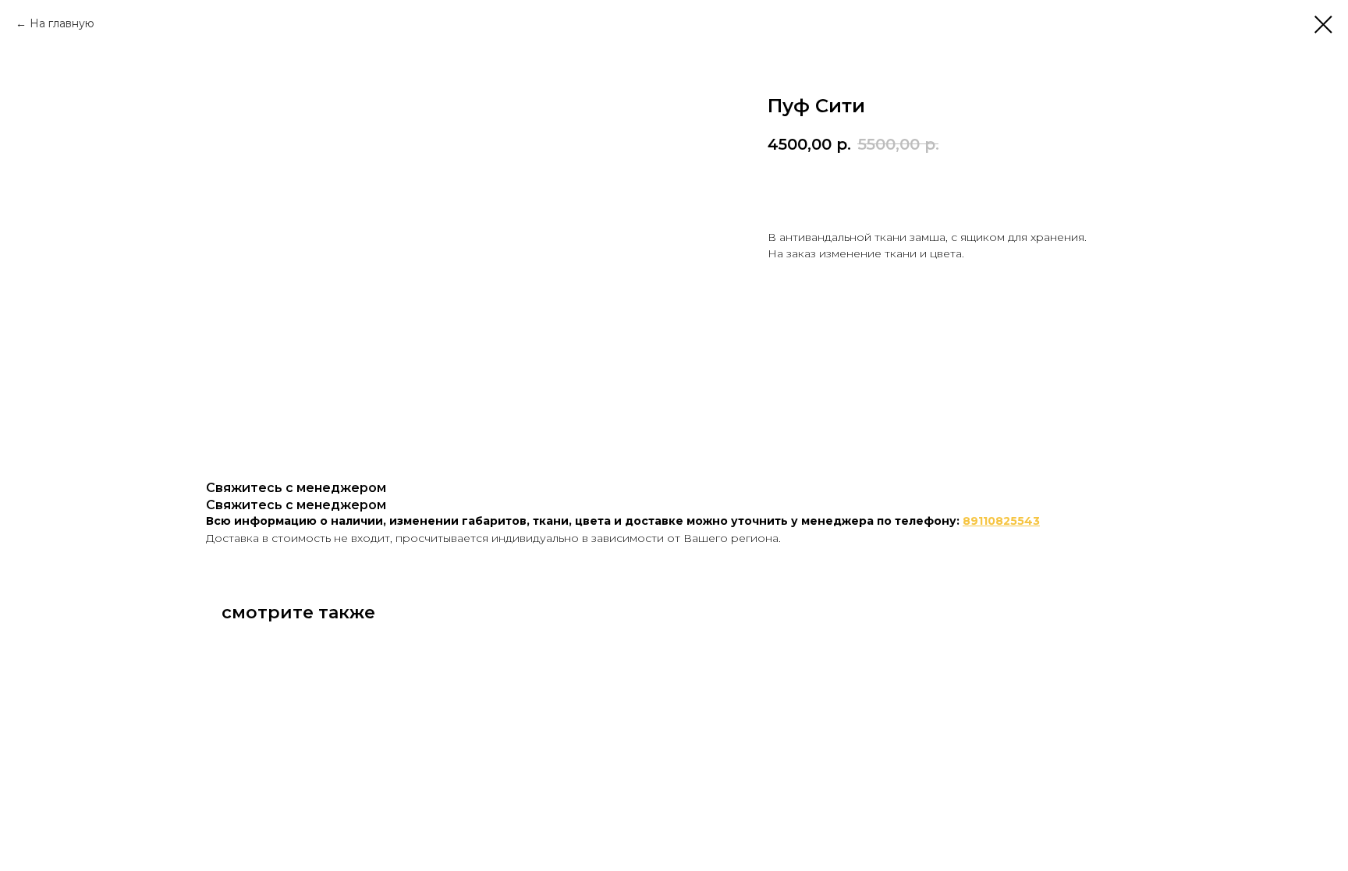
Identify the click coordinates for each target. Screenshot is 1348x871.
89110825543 (1001, 521)
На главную (62, 23)
